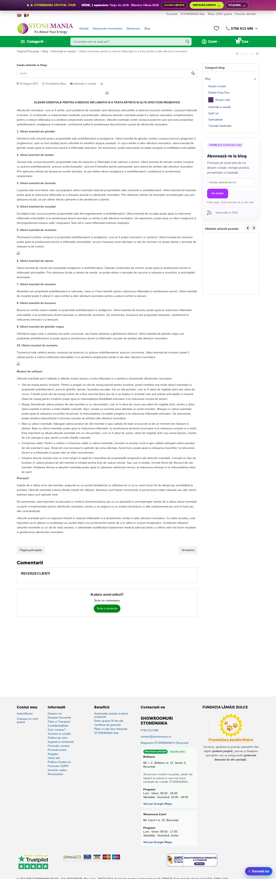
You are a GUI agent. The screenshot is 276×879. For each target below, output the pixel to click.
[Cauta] (187, 42)
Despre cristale (217, 86)
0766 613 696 (242, 28)
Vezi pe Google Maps (157, 803)
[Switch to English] (19, 15)
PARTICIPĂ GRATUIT (207, 5)
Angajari (53, 753)
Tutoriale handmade (219, 125)
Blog (147, 28)
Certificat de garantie (107, 724)
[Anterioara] (237, 54)
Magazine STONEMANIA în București (164, 742)
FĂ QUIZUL (237, 5)
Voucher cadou (57, 770)
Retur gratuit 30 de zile (108, 720)
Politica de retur (58, 737)
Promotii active (57, 749)
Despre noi (55, 713)
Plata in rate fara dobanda (110, 728)
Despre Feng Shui (218, 92)
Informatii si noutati (85, 83)
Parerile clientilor (245, 14)
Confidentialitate (58, 725)
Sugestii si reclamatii (61, 741)
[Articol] (102, 83)
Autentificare (25, 713)
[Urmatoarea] (257, 54)
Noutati (83, 28)
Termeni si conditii (59, 733)
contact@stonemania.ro (156, 736)
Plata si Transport (59, 721)
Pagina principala (31, 550)
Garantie (171, 14)
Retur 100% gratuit (220, 14)
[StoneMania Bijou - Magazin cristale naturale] (45, 28)
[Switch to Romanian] (26, 15)
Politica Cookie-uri (59, 762)
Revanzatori (55, 774)
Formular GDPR (58, 766)
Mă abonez (218, 193)
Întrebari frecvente (59, 717)
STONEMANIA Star (192, 14)
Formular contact (59, 745)
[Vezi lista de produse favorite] (216, 30)
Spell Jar (213, 113)
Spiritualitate (215, 119)
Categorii (35, 41)
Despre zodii (222, 99)
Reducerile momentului (107, 28)
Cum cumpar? (57, 729)
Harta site (54, 758)
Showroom (133, 28)
